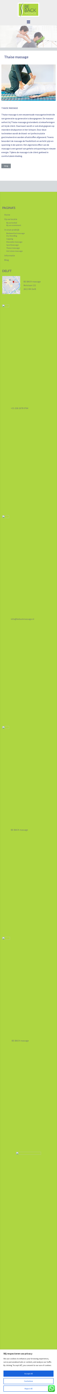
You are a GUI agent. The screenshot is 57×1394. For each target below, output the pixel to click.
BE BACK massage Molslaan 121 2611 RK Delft (32, 285)
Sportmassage (12, 245)
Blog (6, 260)
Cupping (9, 239)
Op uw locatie (10, 219)
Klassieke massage (14, 242)
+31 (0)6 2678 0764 (18, 408)
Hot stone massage (14, 251)
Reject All (28, 1388)
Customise (28, 1381)
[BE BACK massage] (28, 9)
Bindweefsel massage (15, 233)
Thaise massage (13, 248)
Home (7, 214)
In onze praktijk (11, 229)
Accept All (28, 1373)
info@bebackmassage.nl (21, 619)
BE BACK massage (18, 829)
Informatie (9, 255)
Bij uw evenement (13, 225)
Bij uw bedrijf (11, 222)
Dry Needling (11, 236)
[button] (6, 166)
